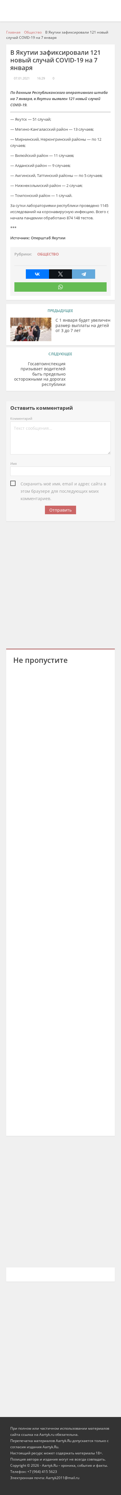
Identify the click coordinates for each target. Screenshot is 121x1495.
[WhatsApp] (60, 287)
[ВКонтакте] (37, 274)
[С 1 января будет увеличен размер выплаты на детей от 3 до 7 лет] (30, 329)
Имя (13, 463)
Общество (48, 254)
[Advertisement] (60, 584)
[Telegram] (83, 274)
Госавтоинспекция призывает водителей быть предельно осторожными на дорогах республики (39, 374)
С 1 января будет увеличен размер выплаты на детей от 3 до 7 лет (83, 325)
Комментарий (21, 418)
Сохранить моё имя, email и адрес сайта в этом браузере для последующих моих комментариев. (63, 484)
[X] (60, 274)
